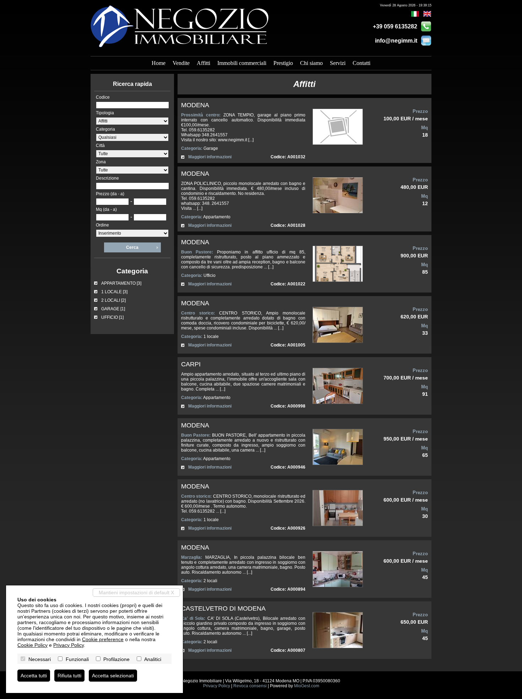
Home (158, 63)
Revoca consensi (250, 685)
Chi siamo (311, 63)
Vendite (181, 63)
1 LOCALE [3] (114, 291)
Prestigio (283, 63)
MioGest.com (306, 685)
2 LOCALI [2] (113, 300)
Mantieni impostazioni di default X (136, 592)
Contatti (361, 63)
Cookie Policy (32, 645)
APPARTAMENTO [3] (121, 283)
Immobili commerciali (241, 63)
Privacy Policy (216, 685)
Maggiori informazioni (210, 156)
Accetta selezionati (113, 675)
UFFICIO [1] (112, 317)
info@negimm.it (396, 41)
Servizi (338, 63)
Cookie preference (103, 639)
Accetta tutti (34, 675)
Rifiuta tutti (69, 675)
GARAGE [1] (113, 308)
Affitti (203, 63)
